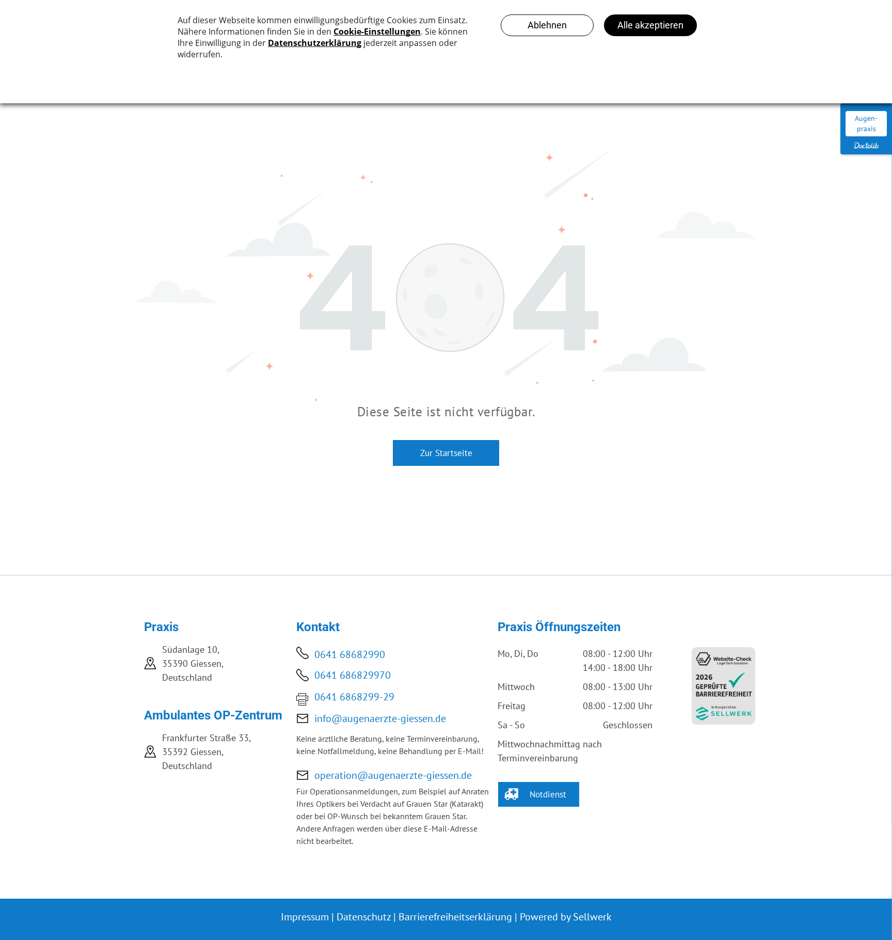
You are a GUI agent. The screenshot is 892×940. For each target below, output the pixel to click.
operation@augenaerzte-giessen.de (393, 775)
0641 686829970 (352, 675)
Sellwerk (592, 916)
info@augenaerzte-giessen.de (380, 718)
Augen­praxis (866, 123)
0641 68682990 (349, 654)
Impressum (305, 916)
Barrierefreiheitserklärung (455, 916)
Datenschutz (364, 916)
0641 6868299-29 (354, 696)
